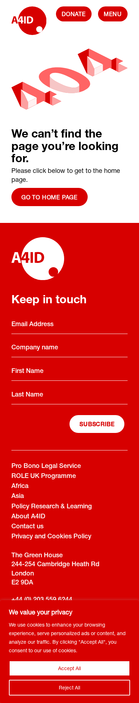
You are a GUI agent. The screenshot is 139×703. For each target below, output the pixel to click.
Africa (20, 486)
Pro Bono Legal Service (46, 466)
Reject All (69, 687)
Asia (17, 496)
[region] (69, 651)
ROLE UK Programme (43, 476)
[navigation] (113, 13)
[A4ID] (28, 24)
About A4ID (28, 517)
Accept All (69, 668)
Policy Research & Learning (51, 507)
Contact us (27, 527)
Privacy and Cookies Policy (51, 537)
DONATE (74, 13)
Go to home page (49, 197)
